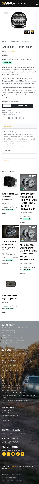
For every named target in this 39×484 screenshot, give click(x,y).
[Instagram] (8, 454)
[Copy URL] (27, 118)
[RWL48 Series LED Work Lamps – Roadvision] (10, 182)
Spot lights (25, 41)
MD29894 (15, 466)
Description (8, 126)
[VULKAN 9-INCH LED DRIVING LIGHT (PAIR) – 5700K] (10, 231)
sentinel (13, 114)
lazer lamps (8, 114)
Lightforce (5, 302)
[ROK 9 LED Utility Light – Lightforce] (10, 284)
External (5, 41)
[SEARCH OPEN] (18, 4)
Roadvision (5, 203)
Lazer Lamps (11, 51)
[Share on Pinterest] (20, 118)
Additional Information (11, 156)
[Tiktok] (18, 454)
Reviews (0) (7, 161)
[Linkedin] (22, 454)
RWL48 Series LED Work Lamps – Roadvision (10, 196)
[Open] (36, 4)
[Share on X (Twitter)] (9, 118)
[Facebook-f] (4, 454)
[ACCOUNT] (25, 4)
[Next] (33, 22)
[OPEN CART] (21, 4)
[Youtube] (13, 454)
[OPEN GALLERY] (18, 22)
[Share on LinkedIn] (16, 118)
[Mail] (23, 118)
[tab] (19, 126)
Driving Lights (15, 41)
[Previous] (6, 22)
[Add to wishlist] (36, 106)
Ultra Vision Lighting (26, 212)
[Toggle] (7, 150)
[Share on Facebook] (13, 118)
